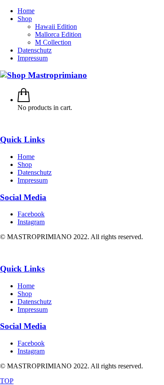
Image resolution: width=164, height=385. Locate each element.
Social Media (23, 197)
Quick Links (22, 139)
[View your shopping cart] (23, 99)
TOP (7, 381)
